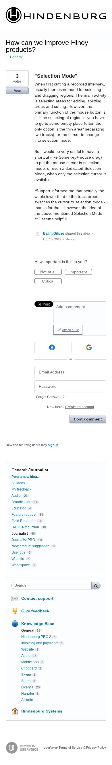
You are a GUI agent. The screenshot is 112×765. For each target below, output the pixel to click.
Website (17, 559)
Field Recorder (23, 521)
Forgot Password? (50, 397)
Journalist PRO (23, 540)
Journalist (38, 470)
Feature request (23, 515)
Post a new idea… (25, 477)
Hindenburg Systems (41, 711)
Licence (27, 687)
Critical (52, 281)
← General (14, 57)
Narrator (27, 694)
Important (80, 272)
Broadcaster (20, 502)
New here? (70, 407)
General (18, 470)
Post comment (88, 419)
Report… (72, 239)
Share (26, 681)
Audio (16, 496)
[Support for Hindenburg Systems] (56, 15)
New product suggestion (30, 546)
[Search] (96, 585)
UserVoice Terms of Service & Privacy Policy (74, 747)
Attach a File (70, 330)
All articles (29, 700)
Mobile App (30, 662)
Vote (17, 90)
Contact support (37, 598)
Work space (20, 565)
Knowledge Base (37, 623)
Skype (26, 675)
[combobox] (52, 585)
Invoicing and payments (39, 643)
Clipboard (29, 668)
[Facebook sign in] (51, 347)
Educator (18, 508)
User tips (18, 552)
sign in (53, 445)
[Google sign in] (89, 347)
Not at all (51, 272)
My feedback (21, 489)
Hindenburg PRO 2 (36, 637)
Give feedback (35, 611)
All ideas (18, 483)
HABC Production (25, 527)
